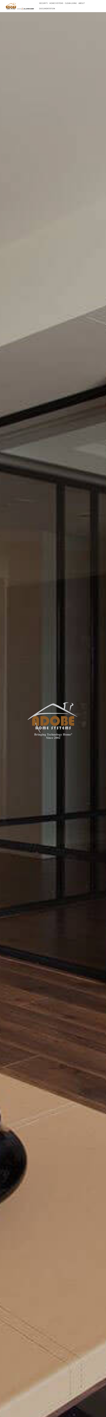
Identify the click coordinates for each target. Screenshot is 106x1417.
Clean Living (71, 3)
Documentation (47, 9)
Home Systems (56, 3)
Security (43, 3)
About (81, 3)
